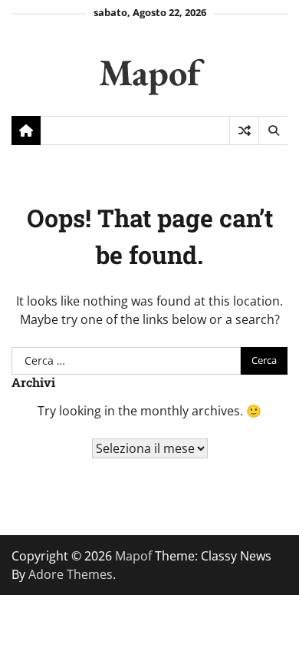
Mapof (149, 72)
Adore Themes (70, 574)
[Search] (273, 130)
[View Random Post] (244, 130)
